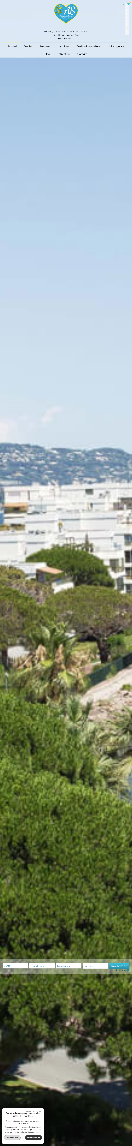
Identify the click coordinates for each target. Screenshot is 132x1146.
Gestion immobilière (88, 46)
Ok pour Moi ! (33, 1137)
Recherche (119, 966)
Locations (63, 46)
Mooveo (45, 46)
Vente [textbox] (7, 965)
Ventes (28, 46)
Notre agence (116, 46)
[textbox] (42, 966)
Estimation (64, 53)
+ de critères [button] (121, 970)
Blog (47, 53)
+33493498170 (66, 38)
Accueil (12, 46)
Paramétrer (12, 1137)
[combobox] (15, 965)
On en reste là (32, 1111)
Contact (82, 53)
